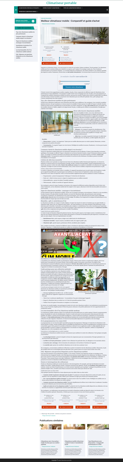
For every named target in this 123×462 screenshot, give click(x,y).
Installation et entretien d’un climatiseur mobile (24, 46)
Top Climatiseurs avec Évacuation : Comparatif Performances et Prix (95, 443)
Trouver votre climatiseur (74, 87)
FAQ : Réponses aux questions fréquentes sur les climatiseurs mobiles (24, 56)
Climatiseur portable (61, 3)
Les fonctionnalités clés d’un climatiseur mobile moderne (24, 50)
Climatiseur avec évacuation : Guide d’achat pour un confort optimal (50, 443)
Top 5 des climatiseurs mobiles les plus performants (25, 32)
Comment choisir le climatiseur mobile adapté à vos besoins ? (24, 37)
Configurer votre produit (50, 63)
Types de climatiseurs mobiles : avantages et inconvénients (24, 41)
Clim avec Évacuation (46, 18)
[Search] (107, 10)
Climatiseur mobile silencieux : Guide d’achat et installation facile (74, 443)
